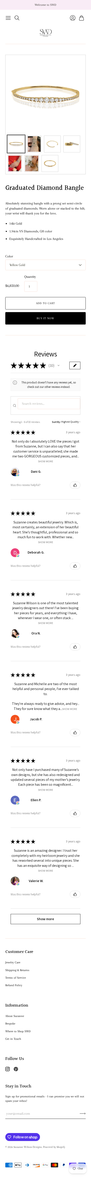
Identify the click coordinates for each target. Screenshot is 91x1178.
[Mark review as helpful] (75, 485)
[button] (58, 365)
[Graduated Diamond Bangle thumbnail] (16, 144)
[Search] (17, 18)
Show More (45, 461)
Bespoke (10, 1023)
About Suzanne (14, 1016)
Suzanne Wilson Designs (27, 1147)
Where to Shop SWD (18, 1031)
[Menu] (8, 18)
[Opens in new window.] (18, 474)
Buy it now (45, 318)
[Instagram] (7, 1070)
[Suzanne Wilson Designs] (45, 33)
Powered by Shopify (54, 1147)
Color (9, 256)
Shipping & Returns (17, 970)
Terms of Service (15, 977)
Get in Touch (13, 1038)
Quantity (30, 277)
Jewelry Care (12, 962)
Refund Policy (13, 985)
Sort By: (56, 422)
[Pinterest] (16, 1070)
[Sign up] (83, 1113)
